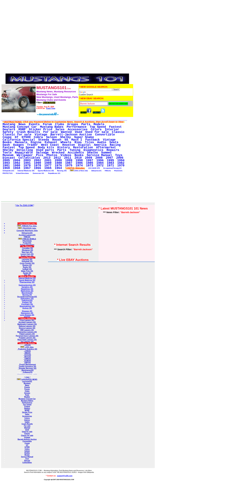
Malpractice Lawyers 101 (27, 332)
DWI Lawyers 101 (27, 330)
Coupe (27, 443)
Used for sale (27, 432)
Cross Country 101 (27, 263)
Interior (27, 420)
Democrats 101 (38, 173)
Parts (27, 395)
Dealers (27, 408)
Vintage (27, 437)
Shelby (27, 453)
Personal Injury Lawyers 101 (27, 336)
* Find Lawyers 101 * (27, 320)
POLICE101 (118, 171)
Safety (27, 422)
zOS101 (27, 345)
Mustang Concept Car (27, 399)
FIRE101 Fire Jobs (29, 226)
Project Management (27, 364)
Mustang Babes (27, 401)
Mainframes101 (27, 370)
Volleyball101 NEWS (29, 379)
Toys (27, 459)
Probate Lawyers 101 (27, 338)
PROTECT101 (8, 173)
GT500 (27, 447)
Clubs (27, 391)
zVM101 (27, 351)
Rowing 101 (27, 265)
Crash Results (27, 424)
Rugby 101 (27, 267)
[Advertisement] (67, 19)
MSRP (27, 410)
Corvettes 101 (27, 248)
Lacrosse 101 (27, 259)
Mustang (27, 383)
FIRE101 (108, 171)
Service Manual (27, 457)
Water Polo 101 (27, 271)
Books (27, 455)
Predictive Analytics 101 (27, 349)
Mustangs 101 (27, 250)
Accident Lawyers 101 (27, 322)
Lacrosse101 (27, 381)
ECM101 (27, 361)
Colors (27, 418)
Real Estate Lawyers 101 (27, 340)
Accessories (27, 416)
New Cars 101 (27, 252)
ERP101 (27, 363)
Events (27, 387)
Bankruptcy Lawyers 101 (27, 324)
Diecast (27, 461)
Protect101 (27, 243)
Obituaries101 (96, 171)
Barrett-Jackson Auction (27, 439)
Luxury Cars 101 (27, 254)
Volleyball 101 (27, 261)
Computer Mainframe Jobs (27, 231)
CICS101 (27, 355)
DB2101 (27, 353)
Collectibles (27, 462)
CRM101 (27, 359)
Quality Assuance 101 (27, 366)
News (27, 385)
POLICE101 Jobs (29, 228)
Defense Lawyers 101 (27, 326)
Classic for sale (27, 435)
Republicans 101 (53, 173)
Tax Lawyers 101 (27, 342)
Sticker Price (27, 412)
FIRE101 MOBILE (29, 239)
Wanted (27, 428)
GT (27, 445)
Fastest (27, 406)
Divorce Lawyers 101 (27, 328)
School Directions (22, 173)
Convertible (27, 441)
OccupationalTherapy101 (112, 168)
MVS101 (27, 357)
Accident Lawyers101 (27, 235)
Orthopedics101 (8, 171)
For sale (27, 426)
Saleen (27, 451)
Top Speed (27, 405)
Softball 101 (27, 269)
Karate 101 (27, 273)
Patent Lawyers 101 (27, 334)
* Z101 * (27, 377)
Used (27, 430)
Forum (27, 389)
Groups (27, 393)
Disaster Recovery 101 (27, 368)
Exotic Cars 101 (27, 256)
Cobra (27, 449)
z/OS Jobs (29, 347)
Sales (27, 414)
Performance (27, 403)
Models (27, 397)
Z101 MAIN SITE (94, 168)
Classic (27, 433)
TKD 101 (27, 275)
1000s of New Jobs (81, 171)
